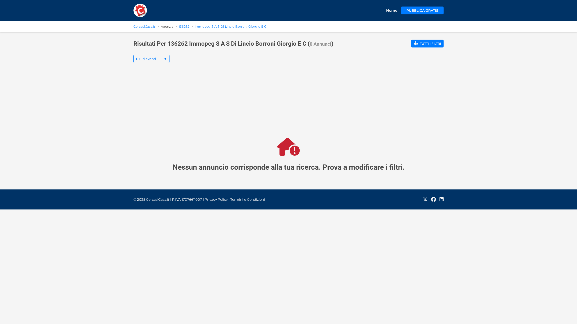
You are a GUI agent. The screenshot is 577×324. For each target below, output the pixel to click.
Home (391, 10)
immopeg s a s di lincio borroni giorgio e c (230, 27)
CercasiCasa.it (144, 27)
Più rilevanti (151, 59)
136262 (184, 27)
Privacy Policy (217, 199)
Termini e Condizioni (247, 199)
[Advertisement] (288, 103)
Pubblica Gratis (422, 10)
